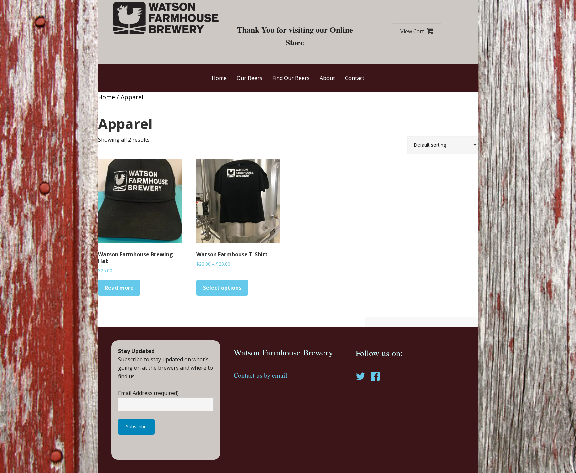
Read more (119, 287)
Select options (222, 287)
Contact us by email (260, 375)
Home (106, 97)
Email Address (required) (148, 393)
